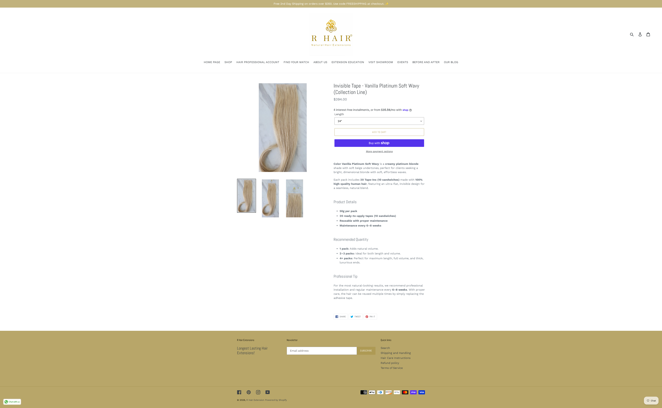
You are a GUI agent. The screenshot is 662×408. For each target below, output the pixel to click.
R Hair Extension (255, 400)
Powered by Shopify (276, 400)
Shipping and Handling (396, 353)
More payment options (379, 151)
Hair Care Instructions (395, 358)
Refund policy (390, 363)
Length (339, 114)
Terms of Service (392, 368)
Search (385, 348)
